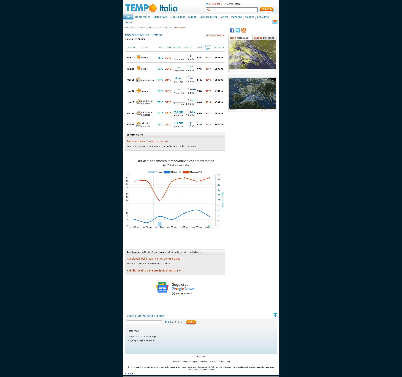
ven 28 (130, 113)
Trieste (130, 263)
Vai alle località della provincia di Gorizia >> (154, 270)
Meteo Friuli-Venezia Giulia (160, 28)
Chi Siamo (263, 17)
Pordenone (153, 263)
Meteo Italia (215, 3)
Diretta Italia (178, 17)
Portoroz (154, 146)
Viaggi (224, 17)
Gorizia (141, 263)
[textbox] (232, 9)
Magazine (236, 17)
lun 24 (130, 68)
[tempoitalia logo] (151, 13)
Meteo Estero (233, 3)
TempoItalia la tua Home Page (142, 336)
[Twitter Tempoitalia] (238, 32)
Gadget (249, 17)
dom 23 (131, 57)
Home (128, 17)
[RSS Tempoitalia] (244, 32)
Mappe (192, 17)
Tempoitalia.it (130, 28)
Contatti (129, 22)
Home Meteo (142, 17)
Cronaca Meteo (209, 17)
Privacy (129, 373)
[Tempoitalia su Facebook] (232, 32)
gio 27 (131, 102)
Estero (181, 322)
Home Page (133, 331)
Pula (182, 146)
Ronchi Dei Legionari (136, 146)
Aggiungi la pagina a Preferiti (141, 340)
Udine (165, 263)
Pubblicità (201, 356)
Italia (170, 322)
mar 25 (130, 79)
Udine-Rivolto (169, 146)
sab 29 (130, 124)
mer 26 (130, 91)
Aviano (191, 146)
